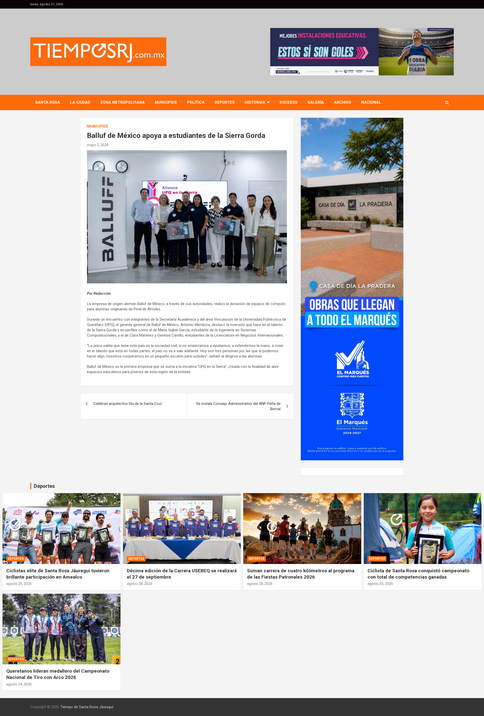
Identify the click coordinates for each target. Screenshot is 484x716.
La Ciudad (80, 102)
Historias (255, 102)
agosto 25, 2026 (380, 584)
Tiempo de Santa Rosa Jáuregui (86, 707)
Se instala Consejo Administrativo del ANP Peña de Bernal (238, 406)
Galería (316, 102)
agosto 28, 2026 (139, 584)
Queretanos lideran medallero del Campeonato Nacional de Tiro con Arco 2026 (57, 674)
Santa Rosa (47, 102)
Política (196, 102)
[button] (362, 51)
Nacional (371, 102)
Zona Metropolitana (122, 102)
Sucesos (288, 102)
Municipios (166, 102)
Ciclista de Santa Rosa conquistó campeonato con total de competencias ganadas (418, 574)
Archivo (342, 102)
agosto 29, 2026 (19, 584)
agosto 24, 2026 (19, 684)
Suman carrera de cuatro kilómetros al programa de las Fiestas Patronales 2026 (300, 574)
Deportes (225, 102)
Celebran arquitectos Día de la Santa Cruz (127, 403)
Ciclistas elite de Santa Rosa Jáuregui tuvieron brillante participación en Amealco (57, 574)
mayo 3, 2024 (97, 145)
